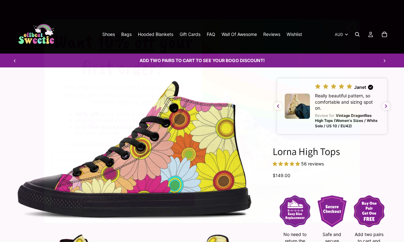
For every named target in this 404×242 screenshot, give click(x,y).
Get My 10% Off (123, 198)
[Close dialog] (351, 27)
